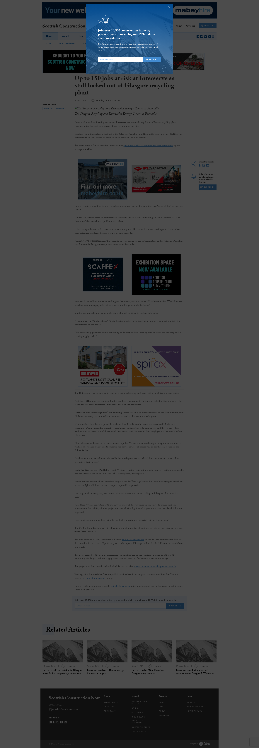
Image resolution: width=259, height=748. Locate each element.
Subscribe (152, 59)
